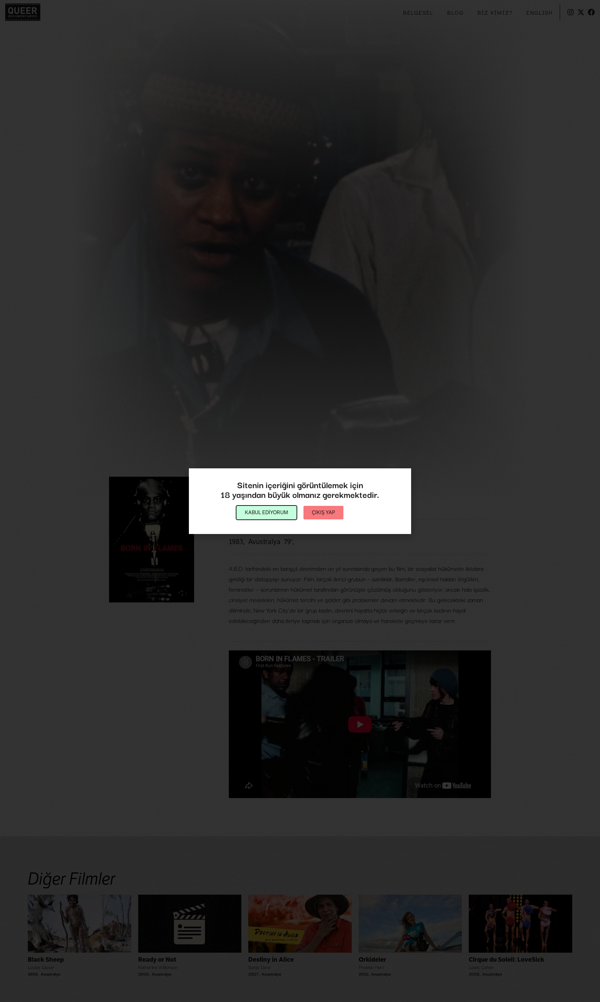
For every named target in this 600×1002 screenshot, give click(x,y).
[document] (300, 501)
